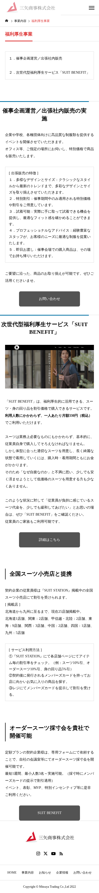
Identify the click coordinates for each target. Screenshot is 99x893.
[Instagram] (38, 853)
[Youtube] (53, 853)
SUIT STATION (56, 590)
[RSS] (61, 853)
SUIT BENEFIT (21, 401)
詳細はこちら (49, 540)
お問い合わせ (49, 299)
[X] (46, 853)
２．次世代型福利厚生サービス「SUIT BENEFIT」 (49, 72)
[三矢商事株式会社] (30, 7)
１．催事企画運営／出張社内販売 (35, 58)
